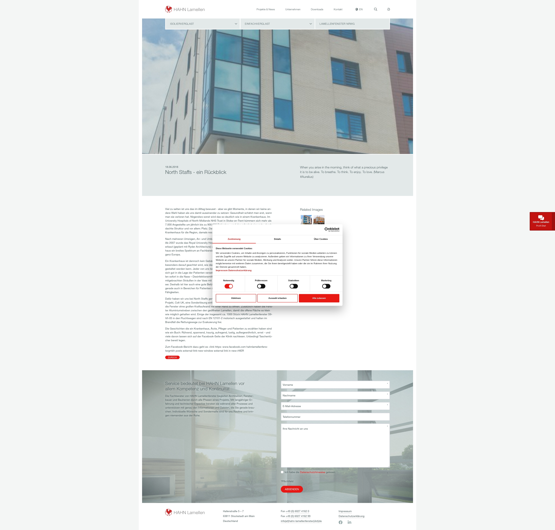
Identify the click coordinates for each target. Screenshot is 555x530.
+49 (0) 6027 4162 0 (297, 511)
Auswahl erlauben (277, 298)
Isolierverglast (182, 23)
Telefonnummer (291, 416)
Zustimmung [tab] (234, 239)
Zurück (172, 357)
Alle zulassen (319, 298)
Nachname (289, 395)
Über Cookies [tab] (321, 239)
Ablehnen (236, 298)
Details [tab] (277, 239)
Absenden (292, 489)
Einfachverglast (257, 23)
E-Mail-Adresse (292, 406)
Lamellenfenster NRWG (337, 23)
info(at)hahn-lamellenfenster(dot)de (301, 520)
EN (361, 9)
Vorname (288, 384)
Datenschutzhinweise (312, 472)
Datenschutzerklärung (351, 516)
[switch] (261, 286)
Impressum (222, 270)
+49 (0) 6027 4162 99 (298, 516)
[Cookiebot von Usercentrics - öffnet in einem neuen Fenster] (326, 229)
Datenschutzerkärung (240, 270)
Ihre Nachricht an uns (295, 428)
